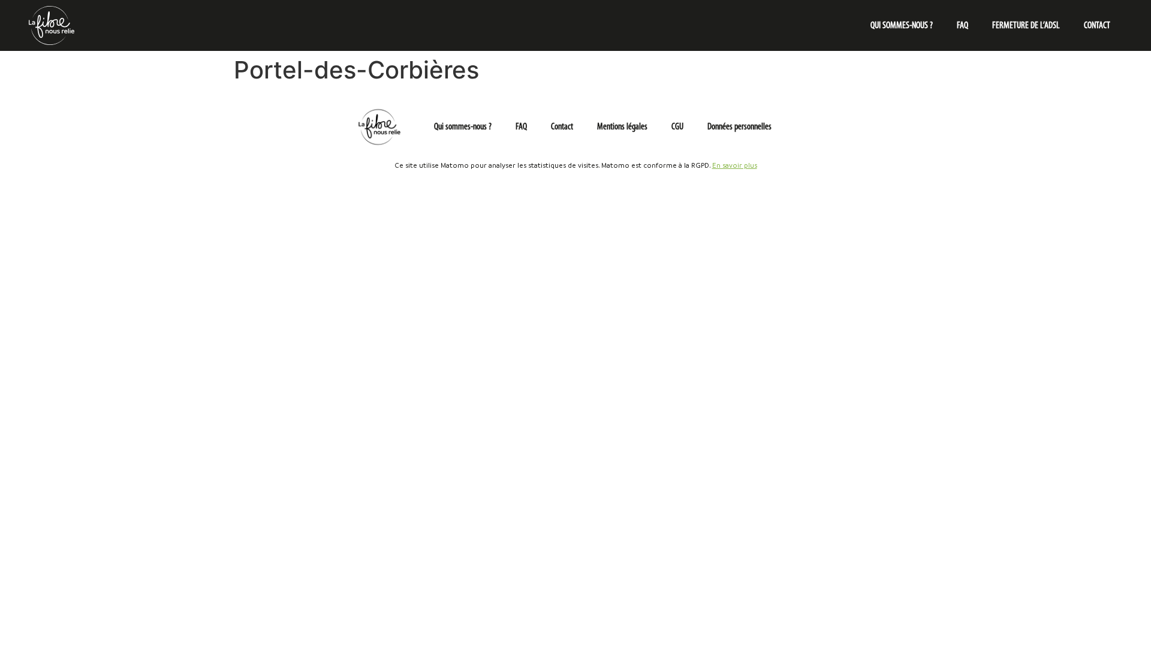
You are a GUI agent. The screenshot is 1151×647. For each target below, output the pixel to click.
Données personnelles (739, 127)
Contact (1097, 26)
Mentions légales (622, 127)
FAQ (962, 26)
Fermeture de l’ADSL (1026, 26)
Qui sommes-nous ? (901, 26)
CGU (677, 127)
